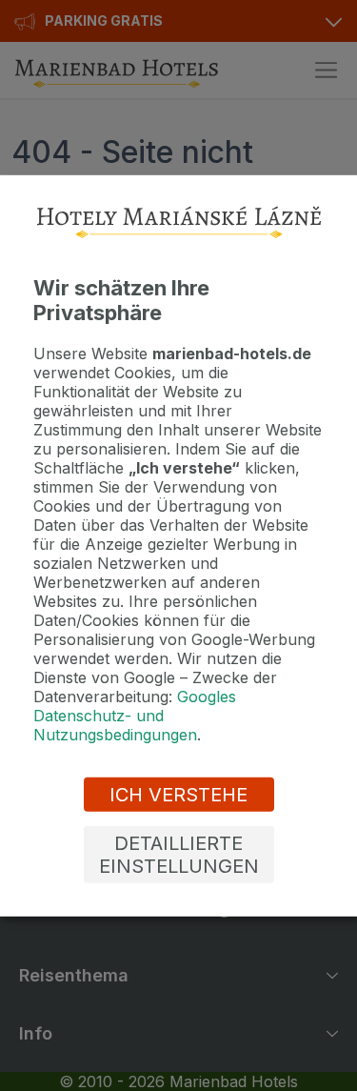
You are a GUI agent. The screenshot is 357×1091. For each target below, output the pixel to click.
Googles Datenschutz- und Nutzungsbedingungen (134, 715)
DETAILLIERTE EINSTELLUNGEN (179, 855)
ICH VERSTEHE (178, 794)
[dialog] (178, 545)
